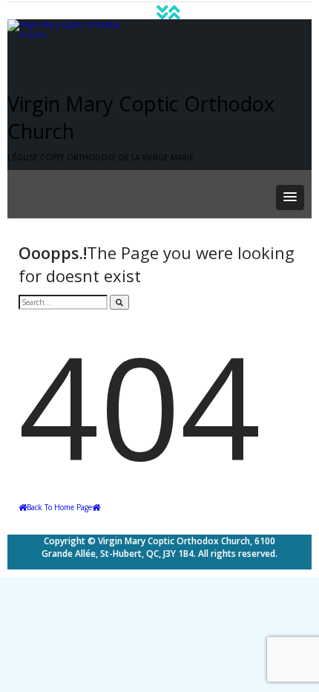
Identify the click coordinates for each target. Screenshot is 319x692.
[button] (290, 197)
